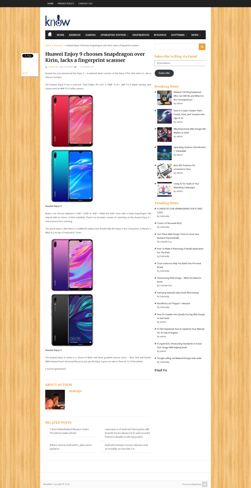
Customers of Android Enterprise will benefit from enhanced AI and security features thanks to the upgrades (127, 433)
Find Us (161, 370)
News (193, 34)
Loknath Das (53, 67)
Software (177, 34)
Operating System (112, 34)
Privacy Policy (66, 3)
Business (160, 35)
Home (50, 3)
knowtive (58, 19)
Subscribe (164, 73)
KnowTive (196, 484)
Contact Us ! (86, 3)
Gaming (90, 35)
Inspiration (140, 35)
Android (75, 35)
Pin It (24, 73)
